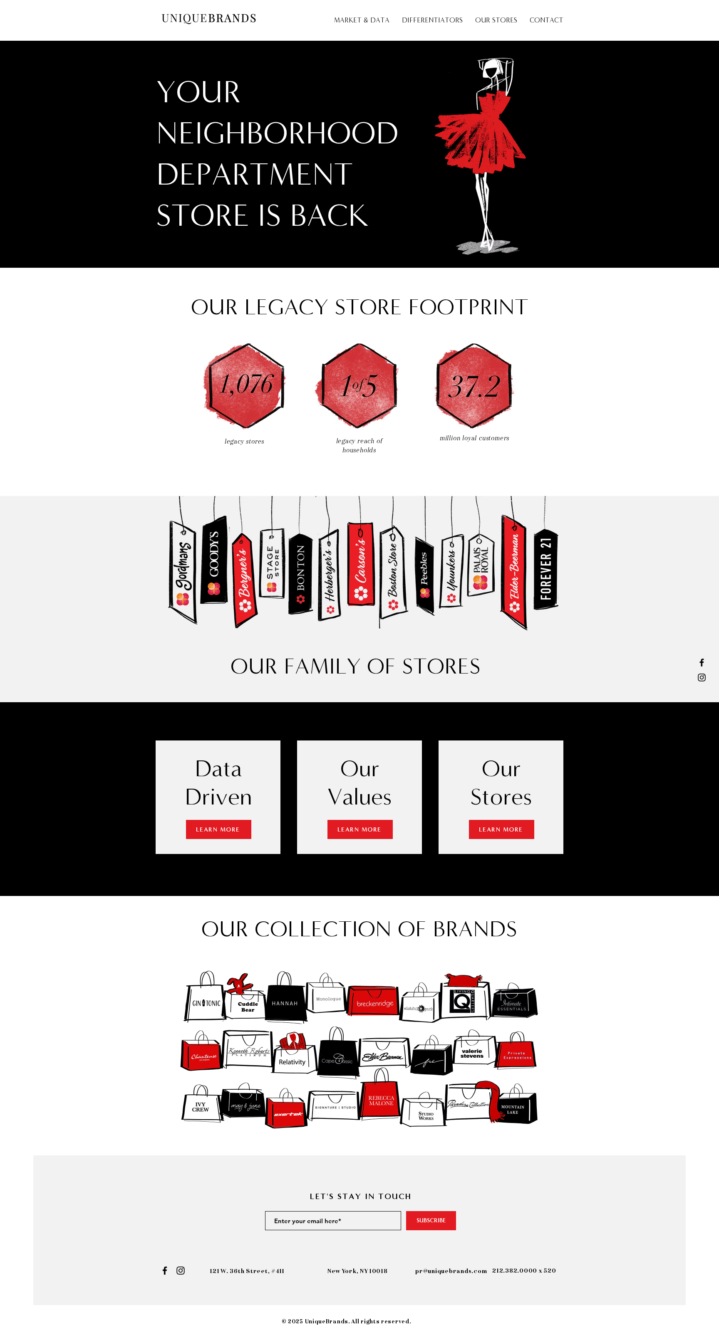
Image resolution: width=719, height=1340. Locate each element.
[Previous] (47, 154)
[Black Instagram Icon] (702, 677)
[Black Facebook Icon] (702, 662)
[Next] (672, 154)
